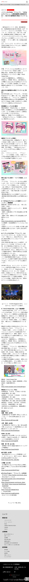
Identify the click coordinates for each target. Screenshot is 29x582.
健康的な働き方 (7, 541)
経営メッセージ (7, 535)
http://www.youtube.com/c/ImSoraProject (13, 478)
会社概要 (6, 537)
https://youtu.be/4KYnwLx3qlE (9, 420)
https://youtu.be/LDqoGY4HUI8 (10, 449)
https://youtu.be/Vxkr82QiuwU (17, 484)
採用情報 (4, 547)
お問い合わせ (6, 572)
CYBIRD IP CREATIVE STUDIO (10, 525)
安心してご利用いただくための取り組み (12, 544)
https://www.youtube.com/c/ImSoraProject (13, 386)
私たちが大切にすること (9, 534)
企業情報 (4, 531)
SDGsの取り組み (7, 539)
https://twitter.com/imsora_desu (17, 475)
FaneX (5, 523)
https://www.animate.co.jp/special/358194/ (13, 221)
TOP (1, 4)
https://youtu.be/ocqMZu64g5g (10, 493)
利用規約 (17, 564)
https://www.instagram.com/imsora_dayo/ (13, 482)
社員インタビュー (7, 555)
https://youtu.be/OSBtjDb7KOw (10, 489)
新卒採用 (6, 549)
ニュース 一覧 (7, 4)
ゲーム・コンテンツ (8, 522)
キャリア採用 (6, 551)
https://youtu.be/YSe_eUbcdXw (10, 459)
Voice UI (5, 529)
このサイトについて (8, 564)
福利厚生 (6, 553)
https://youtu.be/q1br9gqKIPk (9, 441)
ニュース (4, 514)
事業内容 (4, 518)
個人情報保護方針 (8, 567)
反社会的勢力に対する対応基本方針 (11, 542)
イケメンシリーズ (7, 520)
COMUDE (6, 527)
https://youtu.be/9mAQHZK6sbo (10, 430)
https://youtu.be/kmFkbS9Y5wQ (10, 470)
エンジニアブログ (7, 556)
